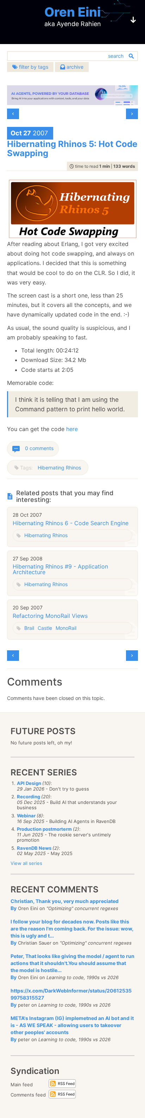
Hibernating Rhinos (59, 468)
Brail (29, 628)
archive (74, 67)
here (72, 428)
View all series (26, 863)
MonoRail (66, 628)
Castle (45, 628)
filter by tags (33, 67)
